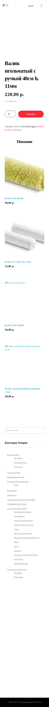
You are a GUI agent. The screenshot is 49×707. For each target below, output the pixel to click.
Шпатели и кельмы (21, 564)
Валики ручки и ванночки (23, 521)
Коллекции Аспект (20, 463)
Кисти (16, 542)
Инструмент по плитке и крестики (26, 538)
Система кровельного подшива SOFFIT (21, 500)
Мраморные (18, 577)
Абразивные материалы (22, 512)
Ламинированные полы (15, 477)
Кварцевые (18, 573)
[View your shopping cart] (41, 5)
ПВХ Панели (11, 495)
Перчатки (17, 551)
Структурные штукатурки (16, 569)
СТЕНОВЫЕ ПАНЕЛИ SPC (17, 504)
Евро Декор (18, 458)
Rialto (16, 485)
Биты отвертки (19, 516)
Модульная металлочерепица (17, 482)
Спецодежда (18, 559)
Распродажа (18, 467)
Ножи (16, 546)
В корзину (30, 114)
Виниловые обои (13, 455)
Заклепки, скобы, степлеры (24, 525)
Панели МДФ (12, 491)
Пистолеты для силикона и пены (26, 555)
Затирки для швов (13, 473)
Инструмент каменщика (22, 533)
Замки (16, 529)
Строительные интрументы (17, 508)
